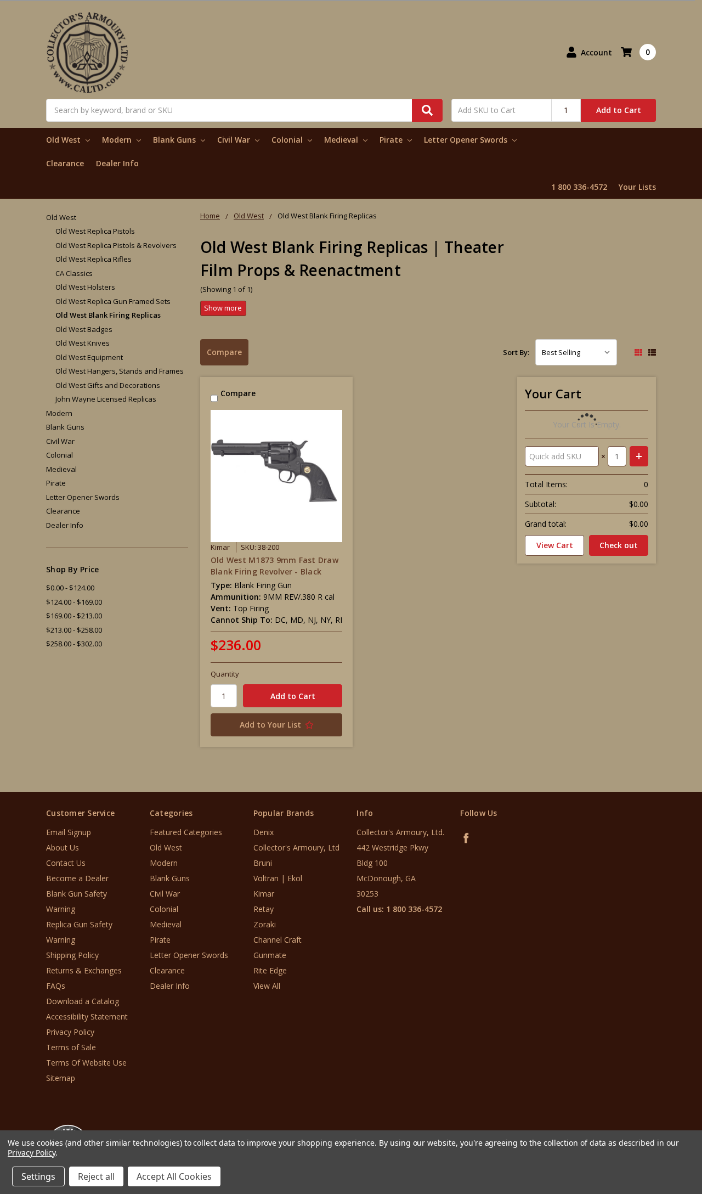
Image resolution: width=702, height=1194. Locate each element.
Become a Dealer (77, 878)
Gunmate (269, 955)
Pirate (392, 139)
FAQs (55, 986)
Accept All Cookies (174, 1176)
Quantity (225, 674)
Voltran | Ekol (277, 878)
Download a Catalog (82, 1001)
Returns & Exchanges (84, 970)
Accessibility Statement (87, 1016)
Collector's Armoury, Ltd (296, 847)
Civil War (234, 139)
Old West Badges (83, 329)
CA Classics (74, 273)
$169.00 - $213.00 (74, 616)
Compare (224, 352)
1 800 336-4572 (579, 187)
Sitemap (60, 1078)
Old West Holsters (85, 287)
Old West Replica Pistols (95, 231)
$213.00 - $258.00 (74, 630)
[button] (656, 1128)
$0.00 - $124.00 (70, 588)
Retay (263, 909)
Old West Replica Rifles (93, 259)
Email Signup (68, 832)
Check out (618, 545)
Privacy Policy (70, 1032)
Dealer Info (117, 163)
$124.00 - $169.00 (74, 602)
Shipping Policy (72, 955)
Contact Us (66, 863)
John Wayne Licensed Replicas (105, 399)
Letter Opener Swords (466, 139)
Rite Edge (270, 970)
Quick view (277, 476)
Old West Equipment (89, 357)
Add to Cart (618, 110)
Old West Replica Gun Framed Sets (113, 301)
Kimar (263, 893)
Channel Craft (277, 939)
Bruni (262, 863)
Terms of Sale (71, 1047)
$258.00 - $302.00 (74, 644)
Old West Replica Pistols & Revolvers (116, 245)
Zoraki (264, 924)
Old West (64, 139)
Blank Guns (175, 139)
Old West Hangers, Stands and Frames (119, 371)
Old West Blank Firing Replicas (108, 315)
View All (266, 986)
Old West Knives (82, 343)
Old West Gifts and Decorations (107, 385)
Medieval (342, 139)
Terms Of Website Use (86, 1062)
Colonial (288, 139)
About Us (62, 847)
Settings (38, 1176)
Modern (118, 139)
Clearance (65, 163)
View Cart (554, 545)
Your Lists (637, 187)
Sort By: (516, 352)
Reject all (96, 1176)
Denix (263, 832)
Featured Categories (186, 832)
